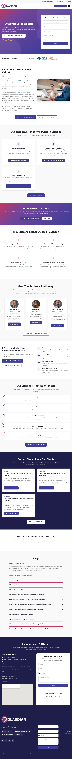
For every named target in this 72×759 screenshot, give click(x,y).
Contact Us (68, 733)
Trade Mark (42, 471)
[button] (1, 312)
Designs (6, 471)
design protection (19, 179)
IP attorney (20, 212)
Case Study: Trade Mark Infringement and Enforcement (52, 474)
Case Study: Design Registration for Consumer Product (18, 474)
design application (31, 418)
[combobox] (44, 31)
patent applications (27, 152)
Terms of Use (67, 730)
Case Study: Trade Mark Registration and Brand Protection (18, 500)
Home (69, 726)
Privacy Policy (67, 728)
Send (55, 43)
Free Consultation (60, 6)
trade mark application (24, 93)
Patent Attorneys (19, 81)
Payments (68, 732)
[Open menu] (69, 6)
